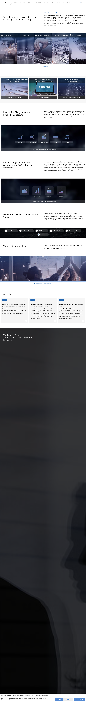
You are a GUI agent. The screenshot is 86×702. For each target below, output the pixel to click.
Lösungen (14, 2)
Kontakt (68, 2)
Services (29, 2)
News (52, 2)
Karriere (58, 2)
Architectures (22, 2)
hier (43, 698)
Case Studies (46, 2)
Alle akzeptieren (79, 699)
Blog (63, 2)
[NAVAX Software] (5, 2)
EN (81, 2)
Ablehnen (59, 699)
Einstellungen (68, 699)
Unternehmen (38, 2)
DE (80, 2)
